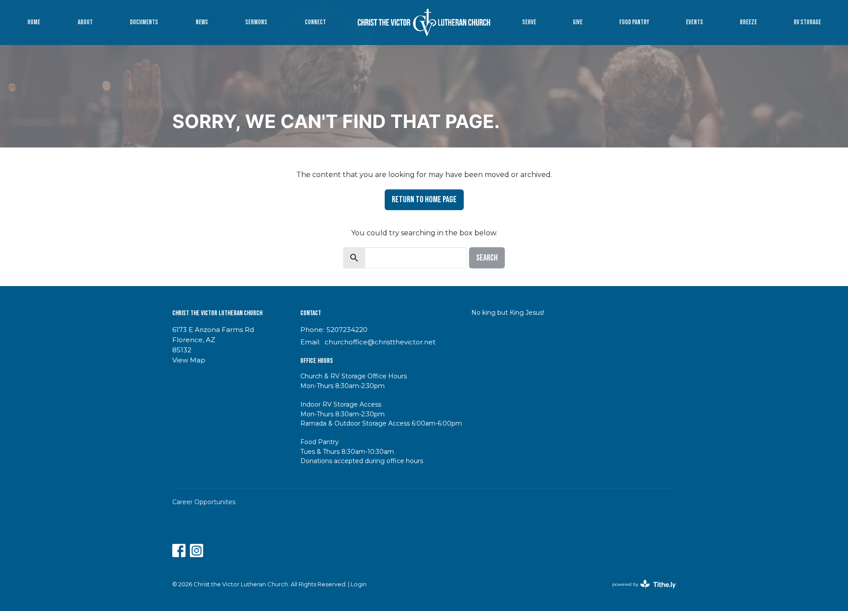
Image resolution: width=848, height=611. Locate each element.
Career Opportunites (203, 502)
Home (33, 22)
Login (359, 584)
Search (487, 258)
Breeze (748, 22)
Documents (144, 22)
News (202, 22)
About (85, 22)
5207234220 (346, 329)
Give (578, 22)
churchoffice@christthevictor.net (380, 342)
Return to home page (424, 199)
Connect (315, 22)
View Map (188, 360)
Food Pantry (634, 22)
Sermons (256, 22)
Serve (529, 22)
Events (694, 22)
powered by (639, 591)
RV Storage (807, 22)
